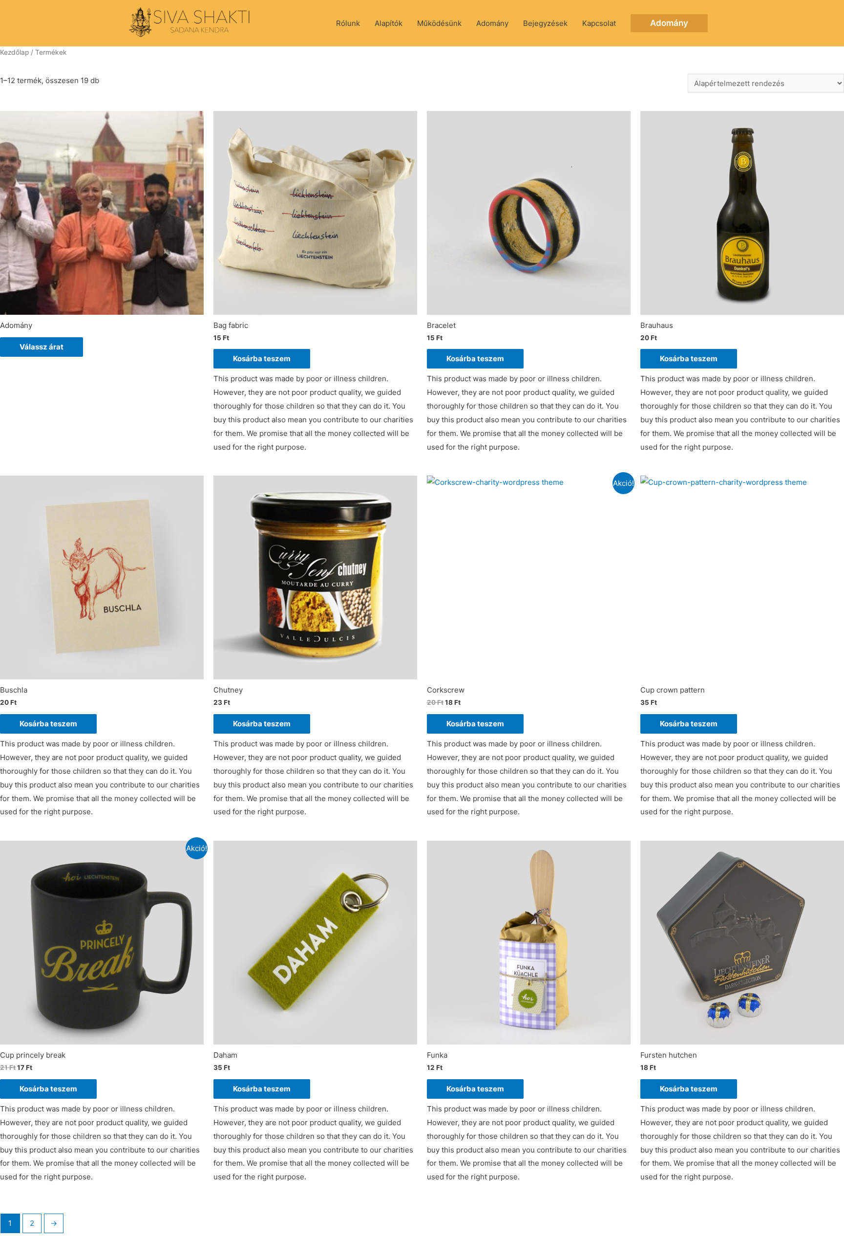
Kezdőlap (14, 52)
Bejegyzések (545, 23)
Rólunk (348, 23)
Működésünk (439, 23)
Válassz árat (41, 346)
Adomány (492, 23)
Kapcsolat (599, 23)
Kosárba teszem (262, 358)
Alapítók (388, 23)
